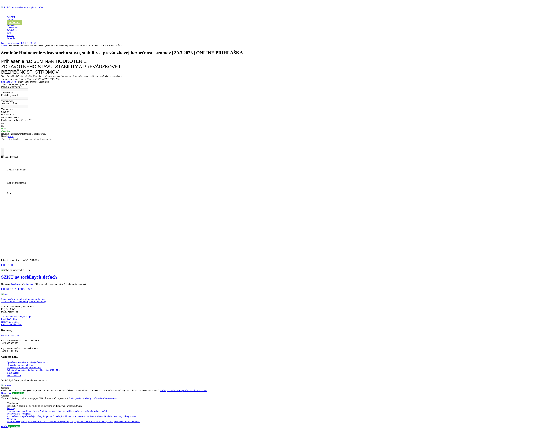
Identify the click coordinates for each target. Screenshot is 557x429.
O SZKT (11, 17)
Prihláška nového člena (11, 324)
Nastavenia (6, 393)
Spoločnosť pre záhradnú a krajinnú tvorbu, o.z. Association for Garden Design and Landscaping (23, 300)
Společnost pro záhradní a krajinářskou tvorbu (28, 362)
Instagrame (28, 284)
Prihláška (11, 38)
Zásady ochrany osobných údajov (16, 316)
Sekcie (10, 20)
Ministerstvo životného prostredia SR (24, 367)
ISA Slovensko (14, 375)
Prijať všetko (18, 393)
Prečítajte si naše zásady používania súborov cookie (183, 390)
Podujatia (11, 25)
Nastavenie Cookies (10, 322)
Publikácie (12, 30)
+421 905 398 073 (27, 43)
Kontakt (10, 35)
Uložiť (4, 426)
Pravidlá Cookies (9, 319)
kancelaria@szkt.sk (10, 43)
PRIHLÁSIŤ (7, 265)
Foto (9, 33)
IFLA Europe (13, 373)
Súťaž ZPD (14, 22)
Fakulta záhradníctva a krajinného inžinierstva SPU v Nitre (34, 370)
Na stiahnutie (13, 27)
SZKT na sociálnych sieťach (29, 277)
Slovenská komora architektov (21, 365)
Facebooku (16, 284)
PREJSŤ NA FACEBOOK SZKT (17, 289)
